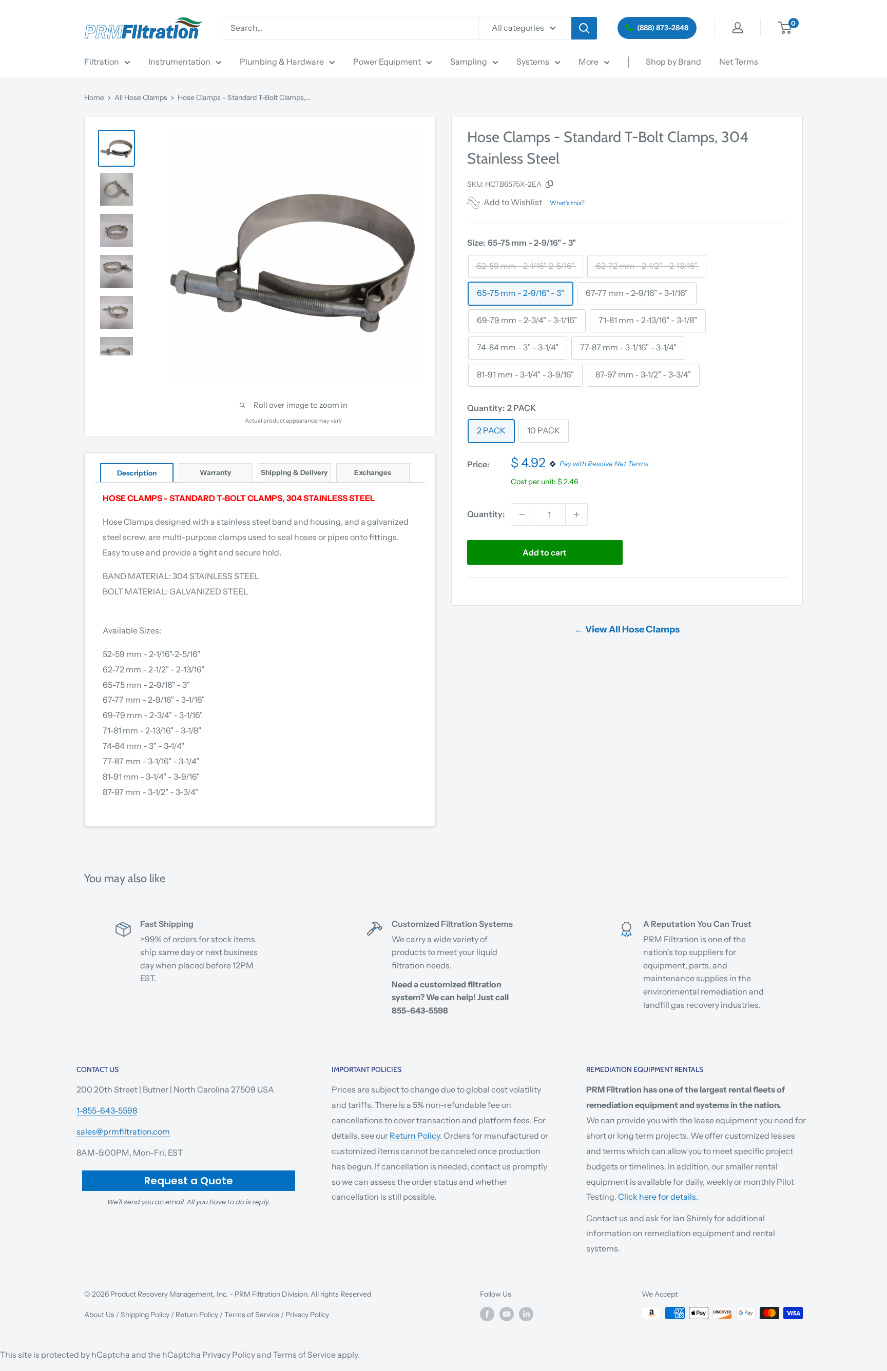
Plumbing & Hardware (282, 61)
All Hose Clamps (140, 97)
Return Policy (415, 1135)
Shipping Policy (145, 1314)
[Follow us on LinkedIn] (526, 1314)
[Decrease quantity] (522, 514)
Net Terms (738, 61)
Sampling (468, 61)
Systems (532, 61)
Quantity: (486, 514)
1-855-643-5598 (106, 1110)
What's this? (567, 203)
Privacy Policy (307, 1314)
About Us (99, 1314)
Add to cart (545, 552)
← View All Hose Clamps (627, 629)
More (589, 61)
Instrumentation (179, 61)
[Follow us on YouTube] (506, 1314)
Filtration (101, 61)
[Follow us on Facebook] (487, 1314)
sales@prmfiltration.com (123, 1131)
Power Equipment (387, 61)
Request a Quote (188, 1181)
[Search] (584, 28)
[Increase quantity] (576, 514)
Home (94, 97)
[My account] (737, 27)
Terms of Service (251, 1314)
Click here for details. (658, 1196)
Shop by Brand (673, 61)
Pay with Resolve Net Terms (604, 464)
